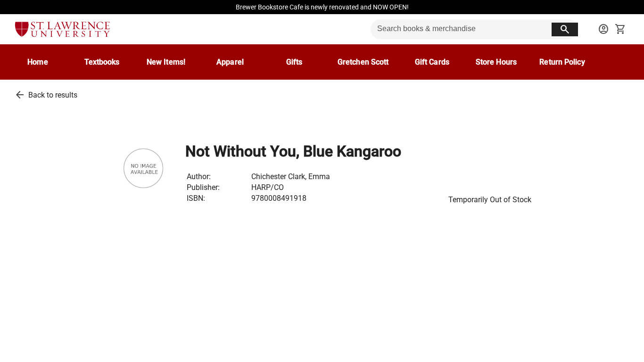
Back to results (52, 94)
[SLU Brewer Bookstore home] (62, 29)
